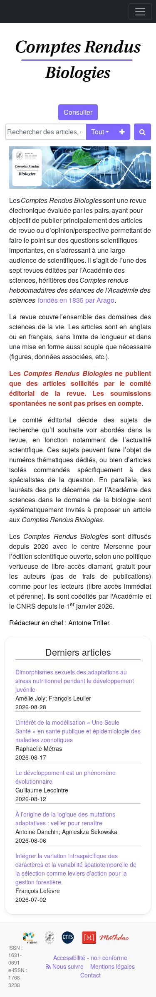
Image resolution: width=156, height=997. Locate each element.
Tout (97, 131)
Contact (90, 975)
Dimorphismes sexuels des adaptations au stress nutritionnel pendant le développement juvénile (74, 680)
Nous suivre (67, 966)
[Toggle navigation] (140, 11)
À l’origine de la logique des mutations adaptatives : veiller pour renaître (65, 818)
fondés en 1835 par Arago (76, 300)
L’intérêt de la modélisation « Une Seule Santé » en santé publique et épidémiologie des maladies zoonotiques (78, 731)
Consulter (78, 112)
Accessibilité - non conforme (90, 957)
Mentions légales (112, 966)
